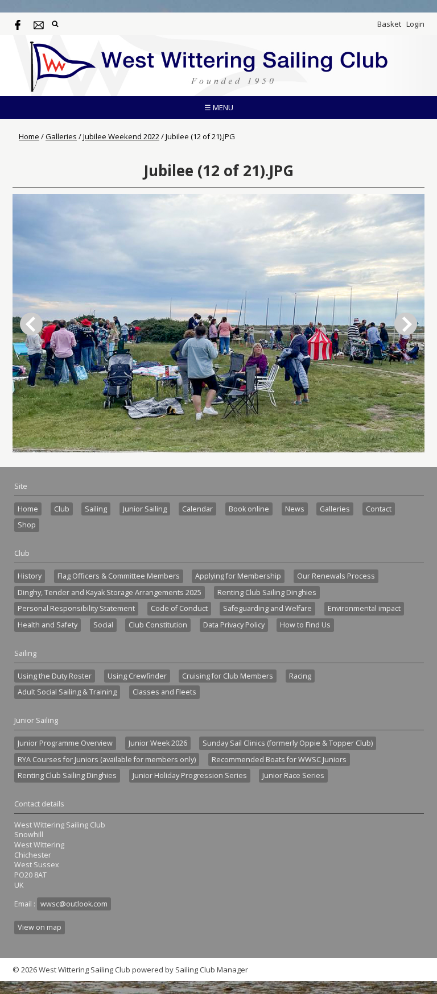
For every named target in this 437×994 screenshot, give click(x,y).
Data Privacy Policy (234, 625)
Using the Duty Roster (55, 676)
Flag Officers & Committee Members (118, 576)
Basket (389, 24)
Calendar (197, 509)
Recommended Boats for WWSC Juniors (279, 759)
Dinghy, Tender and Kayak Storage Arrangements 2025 (109, 592)
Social (103, 625)
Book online (249, 509)
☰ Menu (218, 107)
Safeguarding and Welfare (267, 608)
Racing (300, 676)
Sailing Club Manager (211, 969)
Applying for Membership (238, 576)
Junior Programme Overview (65, 743)
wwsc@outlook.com (74, 904)
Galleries (61, 136)
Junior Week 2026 (158, 743)
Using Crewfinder (137, 676)
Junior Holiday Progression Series (190, 775)
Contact (378, 509)
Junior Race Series (293, 775)
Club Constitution (158, 625)
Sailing (96, 509)
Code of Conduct (179, 608)
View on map (39, 927)
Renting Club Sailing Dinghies (266, 592)
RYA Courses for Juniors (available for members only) (107, 759)
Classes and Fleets (164, 692)
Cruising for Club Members (227, 676)
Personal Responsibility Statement (76, 608)
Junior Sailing (145, 509)
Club (61, 509)
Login (415, 24)
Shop (27, 525)
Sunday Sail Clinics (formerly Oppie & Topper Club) (288, 743)
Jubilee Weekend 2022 (121, 136)
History (30, 576)
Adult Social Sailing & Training (67, 692)
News (294, 509)
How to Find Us (305, 625)
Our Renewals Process (336, 576)
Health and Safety (47, 625)
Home (29, 136)
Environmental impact (364, 608)
